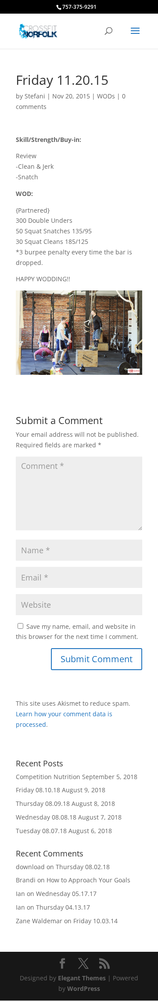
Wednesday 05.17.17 (66, 893)
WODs (106, 96)
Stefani (35, 96)
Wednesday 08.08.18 (46, 817)
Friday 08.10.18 (38, 790)
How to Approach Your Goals (88, 880)
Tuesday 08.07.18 (41, 831)
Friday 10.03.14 (95, 921)
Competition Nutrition (48, 777)
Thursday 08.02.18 (83, 867)
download (30, 867)
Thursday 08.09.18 (43, 803)
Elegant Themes (82, 978)
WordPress (83, 988)
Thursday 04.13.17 (63, 907)
